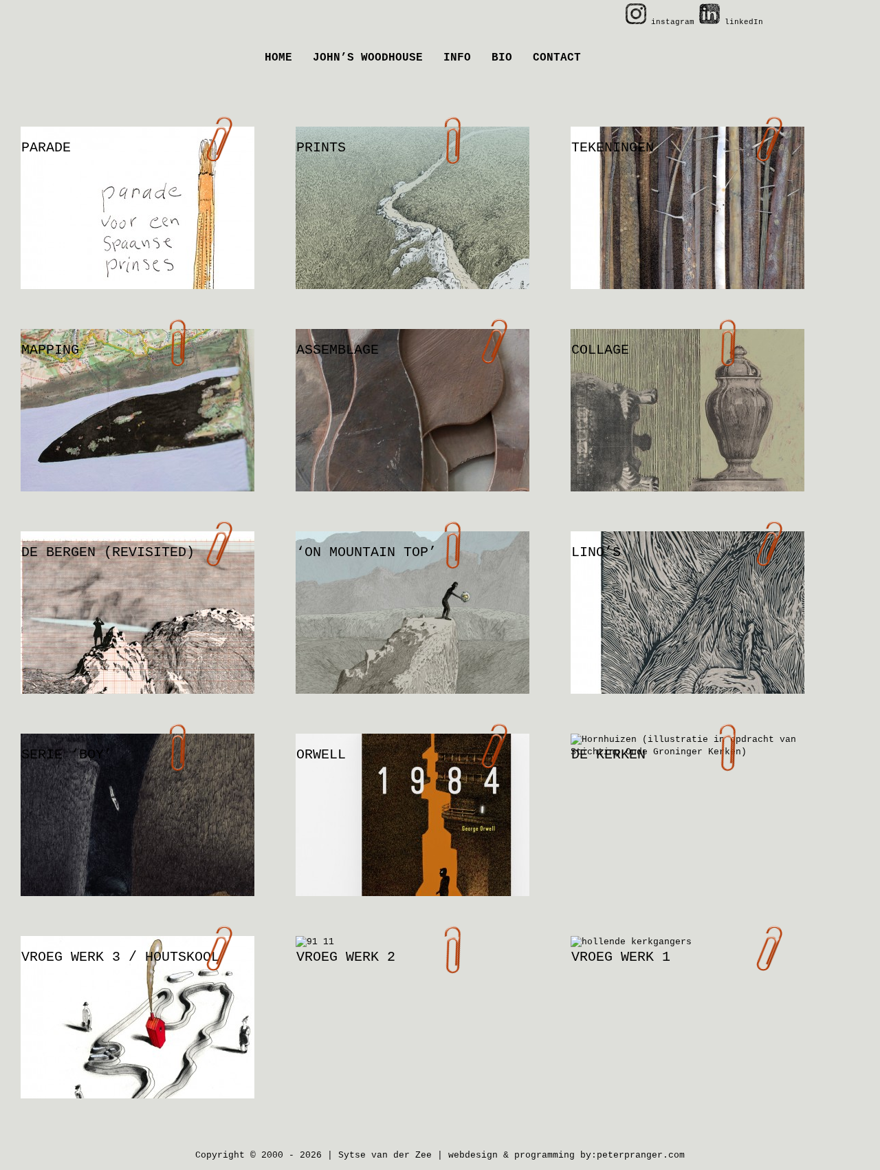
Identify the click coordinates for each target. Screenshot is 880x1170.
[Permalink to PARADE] (137, 232)
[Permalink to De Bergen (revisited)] (137, 636)
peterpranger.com (641, 1155)
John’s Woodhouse (368, 58)
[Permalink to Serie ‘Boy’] (137, 839)
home (278, 58)
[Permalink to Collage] (687, 434)
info (457, 58)
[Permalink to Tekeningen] (687, 232)
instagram (672, 22)
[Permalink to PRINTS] (412, 232)
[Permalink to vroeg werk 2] (412, 942)
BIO (502, 58)
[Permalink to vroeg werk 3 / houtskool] (137, 1041)
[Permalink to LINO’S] (687, 636)
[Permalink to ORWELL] (412, 839)
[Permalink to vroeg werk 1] (687, 942)
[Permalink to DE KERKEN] (687, 746)
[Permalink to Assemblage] (412, 434)
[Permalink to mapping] (137, 434)
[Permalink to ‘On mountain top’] (412, 636)
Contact (557, 58)
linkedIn (741, 22)
